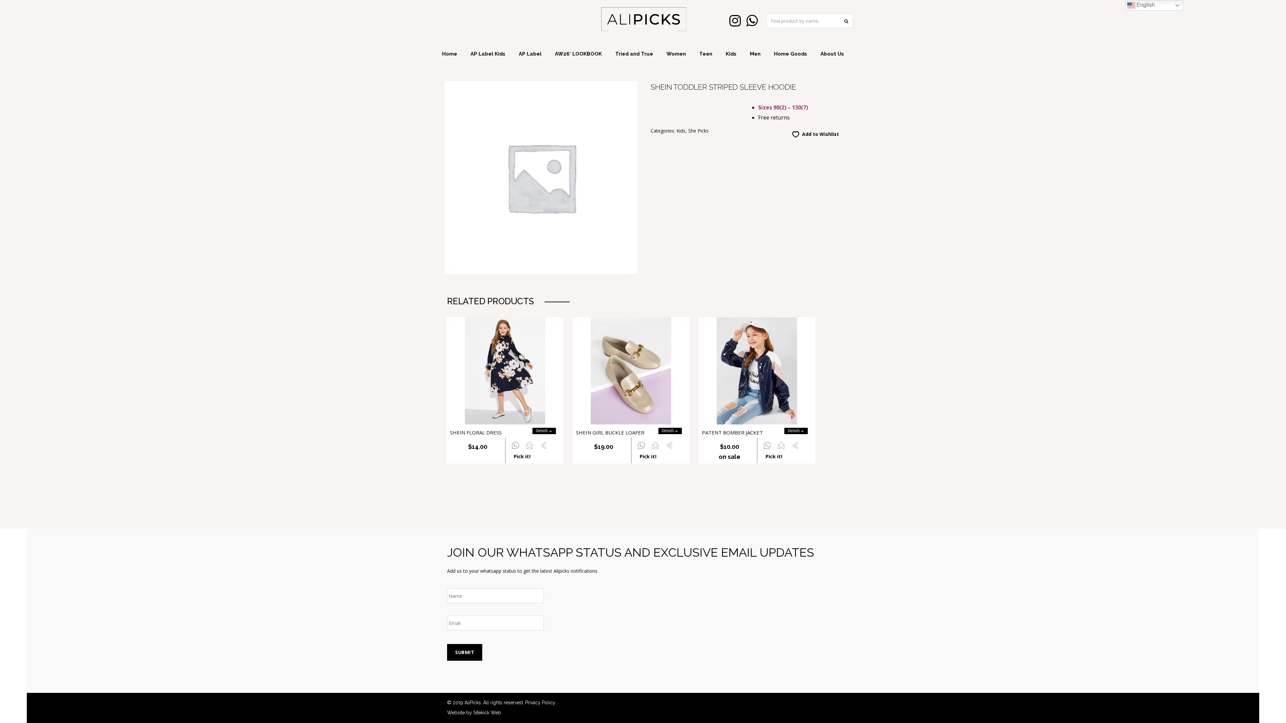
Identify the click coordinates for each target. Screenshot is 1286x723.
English (1145, 5)
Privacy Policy (540, 702)
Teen (705, 54)
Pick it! (522, 456)
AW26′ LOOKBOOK (578, 54)
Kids (731, 54)
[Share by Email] (529, 449)
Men (755, 54)
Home (449, 54)
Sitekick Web (487, 712)
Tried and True (634, 54)
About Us (832, 54)
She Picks (698, 131)
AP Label (530, 54)
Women (676, 54)
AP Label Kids (488, 54)
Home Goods (790, 54)
